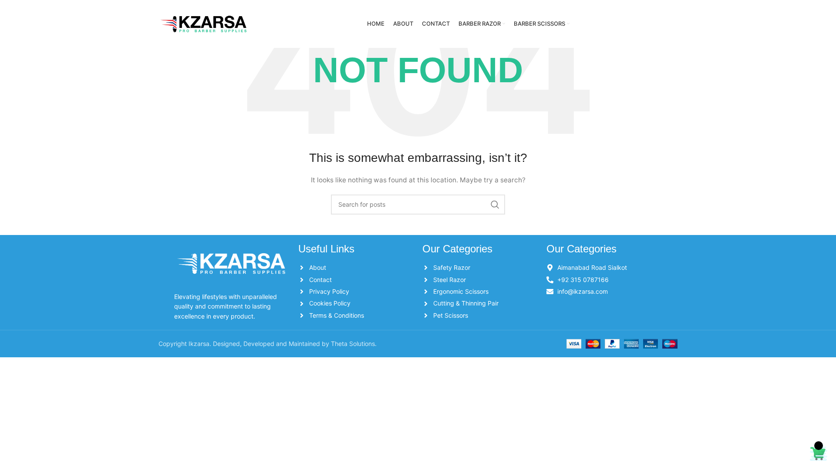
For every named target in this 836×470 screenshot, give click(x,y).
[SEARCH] (495, 205)
